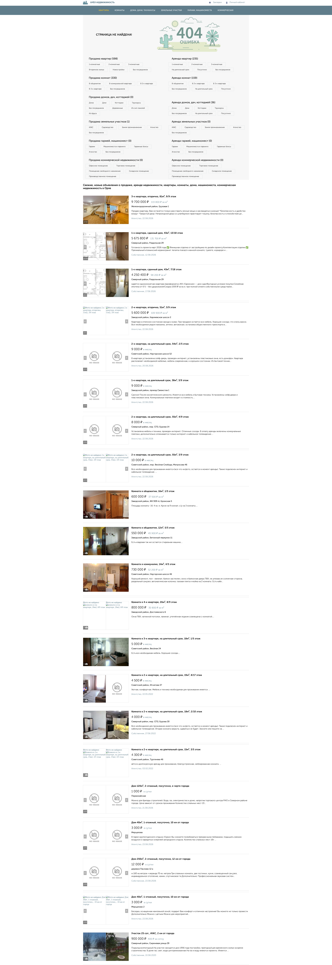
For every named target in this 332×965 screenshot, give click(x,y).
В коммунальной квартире (120, 84)
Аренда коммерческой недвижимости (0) (197, 160)
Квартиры (104, 10)
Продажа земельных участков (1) (109, 121)
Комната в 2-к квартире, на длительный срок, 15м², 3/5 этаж (165, 749)
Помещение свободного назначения (104, 171)
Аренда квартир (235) (185, 59)
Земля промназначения (132, 127)
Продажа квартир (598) (103, 59)
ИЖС (91, 127)
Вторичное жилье (96, 70)
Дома (91, 103)
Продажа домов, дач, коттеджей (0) (111, 97)
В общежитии (95, 84)
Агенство (154, 127)
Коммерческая (225, 10)
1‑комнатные (94, 64)
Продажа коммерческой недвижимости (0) (116, 160)
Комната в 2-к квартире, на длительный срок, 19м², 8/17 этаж (166, 675)
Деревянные (117, 108)
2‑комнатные (114, 64)
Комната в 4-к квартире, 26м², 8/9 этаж (154, 602)
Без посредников (140, 70)
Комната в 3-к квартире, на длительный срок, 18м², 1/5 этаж (165, 639)
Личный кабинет (237, 2)
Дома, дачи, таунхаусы (142, 10)
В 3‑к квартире (95, 89)
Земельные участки (171, 10)
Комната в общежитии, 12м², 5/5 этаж (153, 528)
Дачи (104, 103)
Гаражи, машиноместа (200, 10)
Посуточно (202, 70)
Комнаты (120, 10)
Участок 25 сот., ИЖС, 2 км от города (152, 933)
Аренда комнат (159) (184, 78)
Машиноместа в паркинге (114, 147)
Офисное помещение (98, 166)
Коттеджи (119, 103)
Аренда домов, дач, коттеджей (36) (193, 102)
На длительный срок (180, 70)
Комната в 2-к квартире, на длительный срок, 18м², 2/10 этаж (166, 712)
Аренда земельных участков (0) (191, 121)
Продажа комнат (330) (103, 78)
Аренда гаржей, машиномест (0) (192, 141)
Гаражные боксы (141, 147)
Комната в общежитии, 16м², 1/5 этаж (152, 491)
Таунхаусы (136, 103)
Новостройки (118, 70)
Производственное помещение (102, 176)
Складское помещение (139, 171)
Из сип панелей (138, 108)
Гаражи (92, 147)
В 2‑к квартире (146, 84)
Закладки (217, 2)
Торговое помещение (125, 166)
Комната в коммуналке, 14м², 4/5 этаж (153, 564)
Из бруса (93, 113)
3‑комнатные (133, 64)
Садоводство (107, 127)
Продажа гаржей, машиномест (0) (110, 141)
